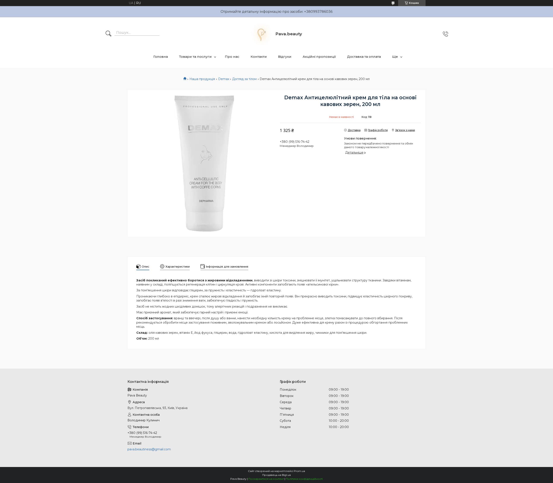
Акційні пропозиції (319, 57)
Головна (160, 57)
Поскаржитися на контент (266, 478)
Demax (223, 79)
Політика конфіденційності (304, 478)
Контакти (259, 57)
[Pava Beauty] (261, 34)
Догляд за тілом (244, 79)
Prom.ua (299, 471)
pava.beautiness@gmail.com (149, 449)
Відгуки (284, 57)
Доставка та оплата (364, 57)
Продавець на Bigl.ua (276, 475)
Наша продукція (202, 79)
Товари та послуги (195, 57)
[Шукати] (108, 34)
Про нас (232, 57)
